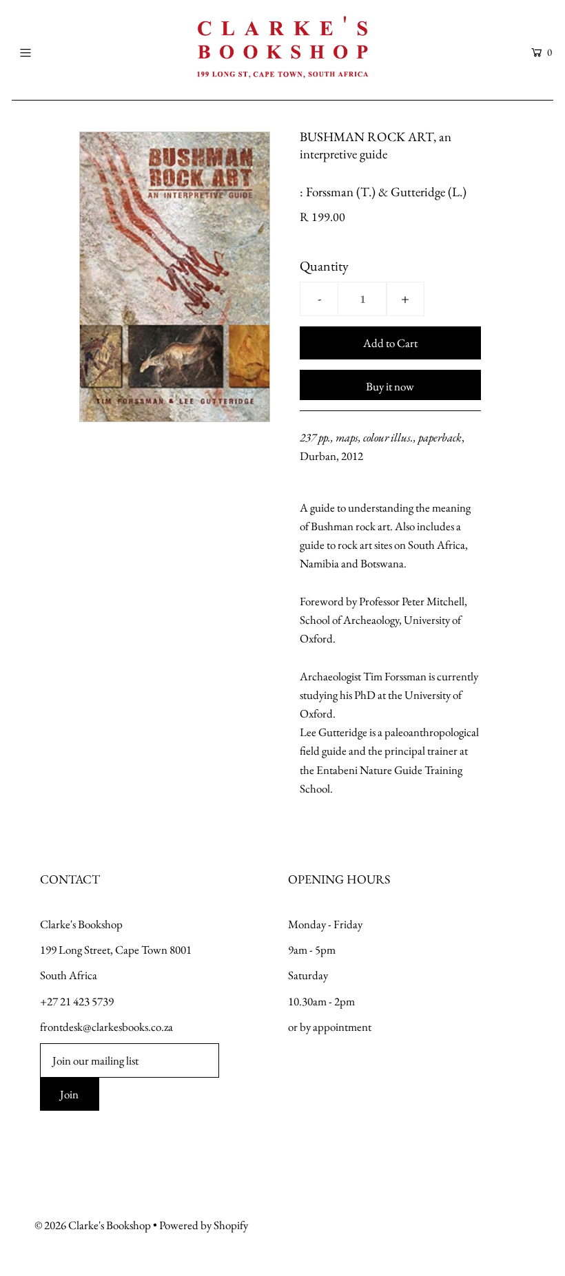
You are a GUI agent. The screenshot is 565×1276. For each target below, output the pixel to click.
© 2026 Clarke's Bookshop (92, 1225)
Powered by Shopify (203, 1225)
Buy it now (390, 386)
